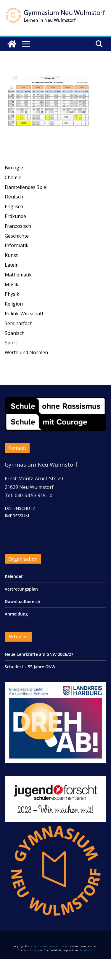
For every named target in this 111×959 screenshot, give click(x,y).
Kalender (14, 576)
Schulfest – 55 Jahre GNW (30, 666)
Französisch (18, 226)
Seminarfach (19, 323)
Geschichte (17, 236)
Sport (11, 342)
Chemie (13, 177)
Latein (12, 265)
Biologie (14, 167)
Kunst (11, 255)
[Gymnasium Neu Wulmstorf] (12, 44)
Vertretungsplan (21, 589)
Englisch (14, 206)
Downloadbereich (22, 601)
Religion (14, 303)
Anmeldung (16, 614)
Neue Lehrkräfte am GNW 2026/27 (39, 654)
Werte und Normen (26, 352)
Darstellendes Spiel (26, 187)
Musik (11, 284)
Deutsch (14, 196)
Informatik (16, 245)
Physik (12, 294)
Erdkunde (15, 216)
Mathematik (18, 274)
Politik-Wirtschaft (24, 313)
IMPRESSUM (17, 516)
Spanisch (15, 333)
